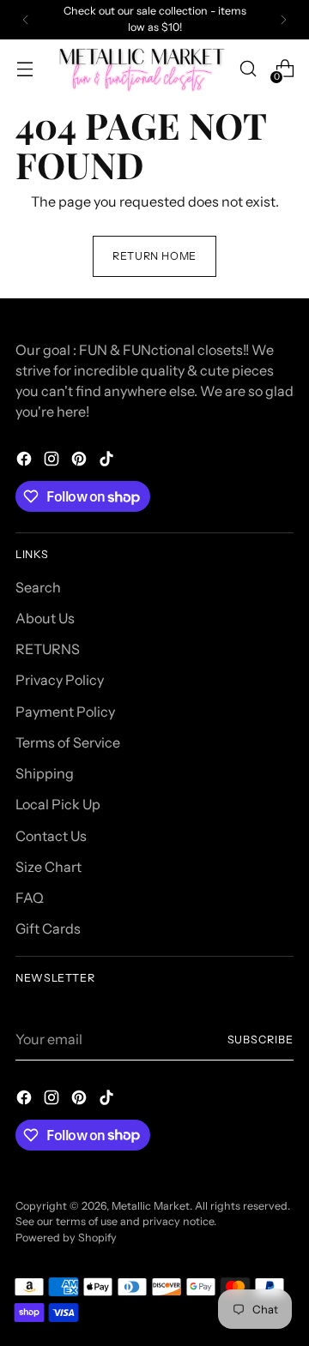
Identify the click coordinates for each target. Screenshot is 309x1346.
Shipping (44, 773)
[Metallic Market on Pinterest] (80, 461)
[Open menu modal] (24, 69)
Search (38, 587)
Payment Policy (65, 711)
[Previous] (26, 19)
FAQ (29, 897)
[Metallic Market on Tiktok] (108, 461)
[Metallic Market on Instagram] (53, 461)
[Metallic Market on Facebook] (25, 461)
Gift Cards (48, 928)
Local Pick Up (57, 804)
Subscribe (260, 1039)
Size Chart (48, 866)
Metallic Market (151, 1205)
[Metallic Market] (143, 69)
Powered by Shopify (66, 1237)
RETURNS (47, 649)
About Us (45, 618)
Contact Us (51, 835)
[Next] (283, 19)
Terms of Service (67, 742)
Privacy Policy (59, 679)
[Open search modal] (247, 69)
